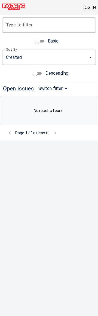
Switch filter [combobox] (50, 88)
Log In (89, 7)
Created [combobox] (14, 57)
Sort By (11, 49)
